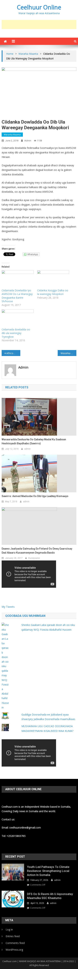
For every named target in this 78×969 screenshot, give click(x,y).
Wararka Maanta (12, 134)
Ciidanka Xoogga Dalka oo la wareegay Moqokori (52, 292)
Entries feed (13, 936)
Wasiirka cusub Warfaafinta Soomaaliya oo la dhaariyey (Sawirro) (68, 353)
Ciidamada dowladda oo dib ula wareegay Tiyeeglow (16, 333)
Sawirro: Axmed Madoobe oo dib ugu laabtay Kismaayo (35, 496)
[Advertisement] (40, 24)
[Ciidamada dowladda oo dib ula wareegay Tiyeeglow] (18, 318)
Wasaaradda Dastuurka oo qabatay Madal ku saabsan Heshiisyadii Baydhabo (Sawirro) (34, 441)
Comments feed (15, 943)
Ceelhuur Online (39, 7)
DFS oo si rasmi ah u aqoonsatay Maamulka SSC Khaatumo (50, 896)
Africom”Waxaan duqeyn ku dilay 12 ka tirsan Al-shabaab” (13, 353)
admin (27, 140)
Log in (9, 929)
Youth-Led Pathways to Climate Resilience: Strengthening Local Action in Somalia (48, 871)
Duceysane (34, 558)
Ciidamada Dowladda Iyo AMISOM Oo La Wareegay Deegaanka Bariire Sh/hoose (17, 296)
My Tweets (8, 606)
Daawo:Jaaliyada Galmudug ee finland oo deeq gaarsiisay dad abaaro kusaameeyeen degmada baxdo (37, 550)
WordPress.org (14, 949)
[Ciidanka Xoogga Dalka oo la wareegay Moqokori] (53, 279)
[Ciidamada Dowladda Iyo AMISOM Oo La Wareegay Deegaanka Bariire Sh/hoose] (18, 279)
